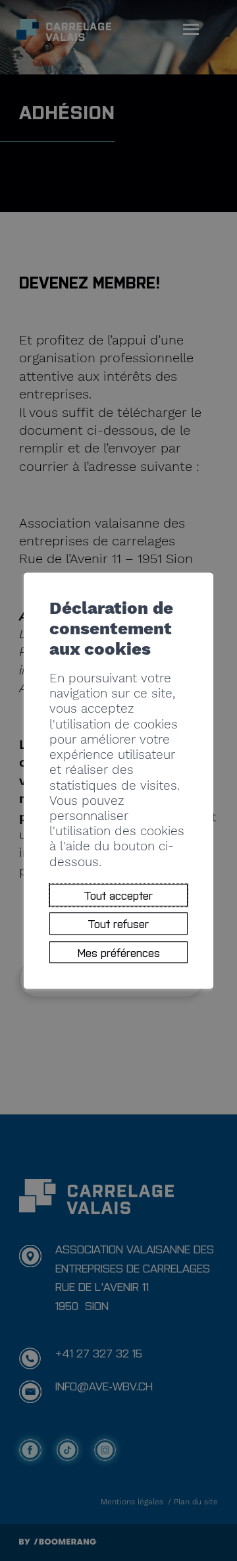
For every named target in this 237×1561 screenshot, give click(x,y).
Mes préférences (119, 952)
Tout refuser (118, 923)
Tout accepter (118, 894)
